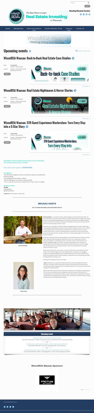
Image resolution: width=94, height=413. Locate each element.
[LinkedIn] (86, 14)
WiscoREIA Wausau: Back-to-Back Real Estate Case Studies (37, 58)
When (5, 65)
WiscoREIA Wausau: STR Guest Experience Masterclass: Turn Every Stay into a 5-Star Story (44, 124)
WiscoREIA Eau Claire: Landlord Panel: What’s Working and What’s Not (47, 344)
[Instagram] (89, 14)
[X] (84, 14)
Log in (87, 6)
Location (6, 69)
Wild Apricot (78, 411)
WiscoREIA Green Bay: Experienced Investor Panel (47, 338)
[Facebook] (81, 14)
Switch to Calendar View (84, 51)
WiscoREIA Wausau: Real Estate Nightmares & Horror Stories (38, 90)
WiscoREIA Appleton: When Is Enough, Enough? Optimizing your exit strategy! (47, 350)
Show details (85, 86)
